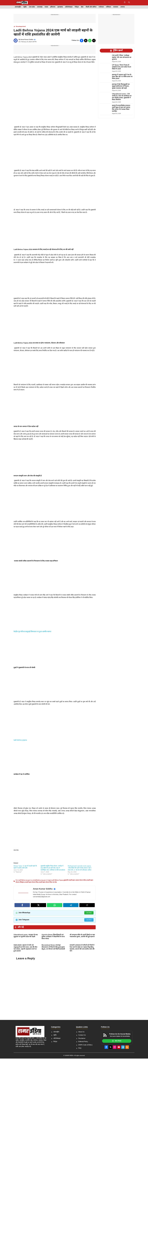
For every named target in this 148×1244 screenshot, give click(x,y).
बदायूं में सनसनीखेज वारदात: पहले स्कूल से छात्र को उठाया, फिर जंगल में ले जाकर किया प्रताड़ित (121, 108)
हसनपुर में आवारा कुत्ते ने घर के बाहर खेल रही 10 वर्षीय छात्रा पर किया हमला (122, 77)
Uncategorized (21, 26)
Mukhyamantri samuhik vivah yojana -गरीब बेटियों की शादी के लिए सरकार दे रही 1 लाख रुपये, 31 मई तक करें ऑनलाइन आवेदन (80, 868)
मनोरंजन (101, 7)
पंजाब (46, 7)
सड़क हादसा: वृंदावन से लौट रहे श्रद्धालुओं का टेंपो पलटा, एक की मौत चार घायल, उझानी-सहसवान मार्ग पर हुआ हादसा (25, 948)
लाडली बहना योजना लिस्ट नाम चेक (48, 882)
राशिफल (108, 7)
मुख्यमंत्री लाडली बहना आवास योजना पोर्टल (75, 880)
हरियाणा (52, 7)
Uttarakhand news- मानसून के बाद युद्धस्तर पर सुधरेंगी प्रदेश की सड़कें (26, 936)
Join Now (89, 913)
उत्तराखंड (39, 7)
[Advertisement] (55, 80)
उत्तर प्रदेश (32, 7)
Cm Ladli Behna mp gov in (24, 880)
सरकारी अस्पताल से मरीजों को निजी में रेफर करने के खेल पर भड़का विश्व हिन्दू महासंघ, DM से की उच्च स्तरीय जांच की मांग (82, 948)
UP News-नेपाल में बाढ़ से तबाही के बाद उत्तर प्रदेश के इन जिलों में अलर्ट (121, 67)
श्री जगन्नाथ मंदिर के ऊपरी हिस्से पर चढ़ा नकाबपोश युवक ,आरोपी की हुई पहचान (82, 936)
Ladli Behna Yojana (57, 880)
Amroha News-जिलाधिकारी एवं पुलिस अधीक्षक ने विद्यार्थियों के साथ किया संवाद (53, 937)
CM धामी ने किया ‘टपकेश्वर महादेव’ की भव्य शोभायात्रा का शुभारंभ (121, 57)
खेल (82, 7)
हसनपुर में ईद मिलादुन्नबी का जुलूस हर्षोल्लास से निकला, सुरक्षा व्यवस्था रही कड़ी (121, 86)
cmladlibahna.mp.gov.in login (41, 880)
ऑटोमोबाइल (68, 7)
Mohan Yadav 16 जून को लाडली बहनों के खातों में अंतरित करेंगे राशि (25, 867)
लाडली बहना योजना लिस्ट (31, 882)
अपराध (122, 7)
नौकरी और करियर (91, 7)
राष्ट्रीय (25, 7)
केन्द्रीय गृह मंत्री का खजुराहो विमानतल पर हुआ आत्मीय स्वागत (32, 632)
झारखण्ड (60, 7)
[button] (129, 2)
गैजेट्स (77, 7)
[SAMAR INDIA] (22, 2)
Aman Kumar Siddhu (27, 39)
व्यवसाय (115, 7)
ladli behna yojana (20, 740)
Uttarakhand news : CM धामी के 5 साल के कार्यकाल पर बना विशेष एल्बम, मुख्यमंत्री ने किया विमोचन (121, 97)
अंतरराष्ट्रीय (18, 7)
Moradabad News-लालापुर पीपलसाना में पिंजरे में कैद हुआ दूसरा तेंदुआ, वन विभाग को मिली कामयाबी (53, 947)
